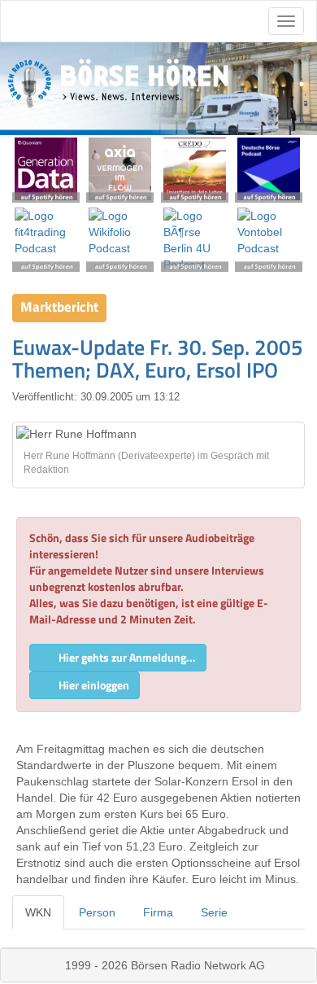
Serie (214, 912)
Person (97, 912)
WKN (38, 912)
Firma (158, 912)
